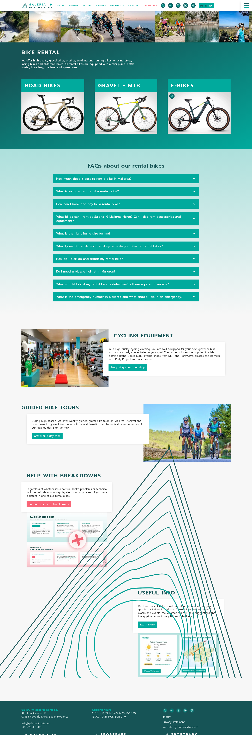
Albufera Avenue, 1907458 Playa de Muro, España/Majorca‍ (44, 715)
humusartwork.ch (188, 727)
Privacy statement (174, 722)
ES (206, 6)
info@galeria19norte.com (36, 723)
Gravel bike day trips (47, 436)
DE (201, 6)
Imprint (167, 717)
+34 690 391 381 (31, 727)
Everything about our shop (128, 367)
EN (210, 6)
